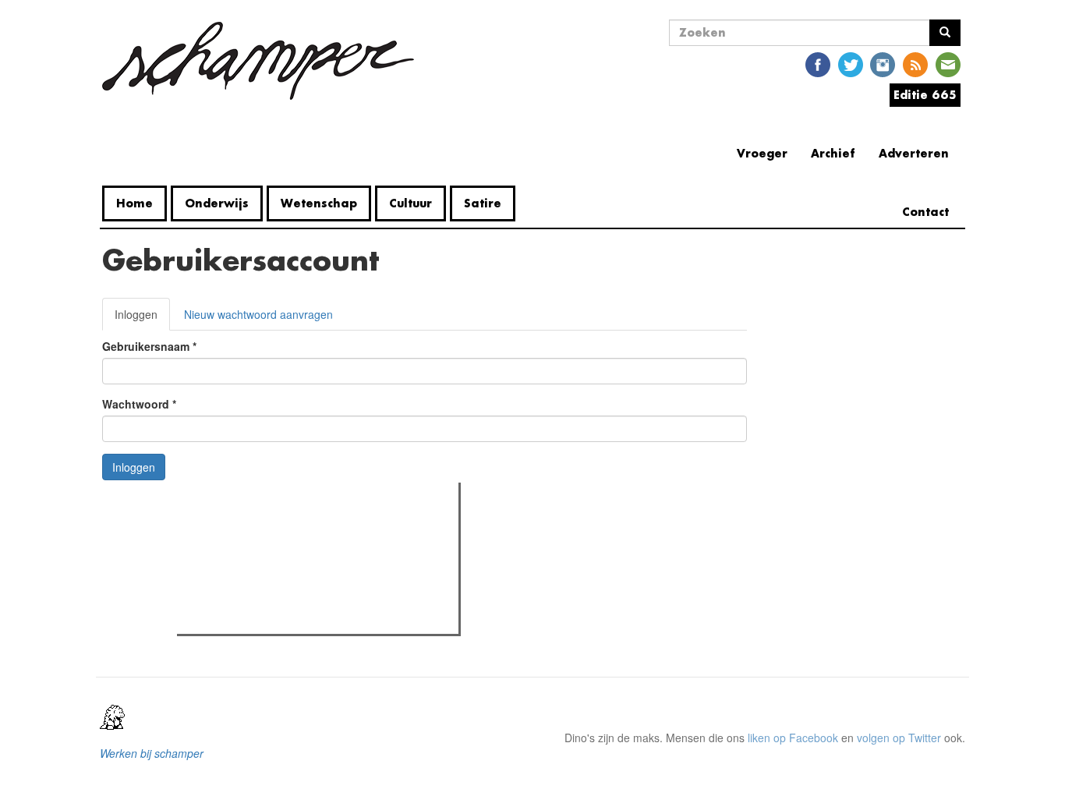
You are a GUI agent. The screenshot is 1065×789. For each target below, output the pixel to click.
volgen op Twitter (899, 737)
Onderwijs (217, 203)
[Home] (264, 61)
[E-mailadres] (948, 63)
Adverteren (914, 153)
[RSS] (915, 63)
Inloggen (142, 318)
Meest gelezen (230, 529)
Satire (482, 203)
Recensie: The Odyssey (266, 561)
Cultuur (410, 203)
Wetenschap (319, 203)
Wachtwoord (139, 404)
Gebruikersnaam (149, 346)
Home (134, 203)
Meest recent (317, 529)
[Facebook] (817, 63)
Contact (925, 211)
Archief (833, 153)
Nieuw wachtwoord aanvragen (258, 314)
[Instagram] (882, 63)
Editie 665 (925, 94)
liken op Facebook (793, 737)
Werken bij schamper (151, 753)
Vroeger (762, 153)
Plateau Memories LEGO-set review (295, 617)
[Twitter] (850, 63)
